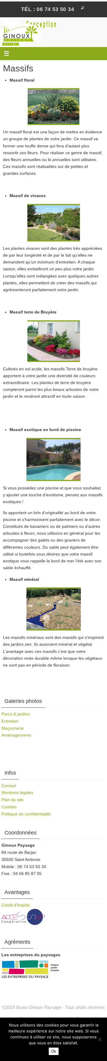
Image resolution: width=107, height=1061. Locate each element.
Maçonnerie (12, 728)
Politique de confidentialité (26, 814)
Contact (8, 785)
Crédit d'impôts (15, 905)
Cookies (9, 806)
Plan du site (12, 799)
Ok (53, 1051)
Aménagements (16, 735)
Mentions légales (17, 792)
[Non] (100, 1039)
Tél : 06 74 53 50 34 (47, 9)
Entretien (9, 721)
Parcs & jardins (15, 714)
